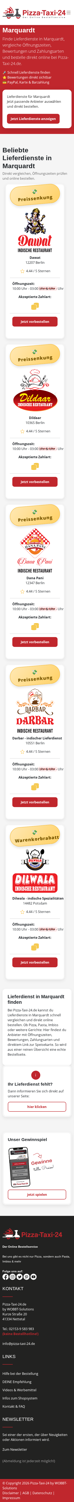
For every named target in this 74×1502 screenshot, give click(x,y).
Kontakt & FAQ (13, 1406)
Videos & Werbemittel (19, 1390)
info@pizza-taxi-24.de (18, 1343)
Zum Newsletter (14, 1449)
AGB (25, 1493)
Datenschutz (42, 1493)
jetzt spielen (37, 1194)
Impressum (11, 1498)
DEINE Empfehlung (16, 1382)
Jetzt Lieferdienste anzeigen (33, 119)
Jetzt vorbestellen (35, 321)
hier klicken (37, 1107)
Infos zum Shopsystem (19, 1398)
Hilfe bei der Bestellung (20, 1373)
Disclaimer (10, 1493)
